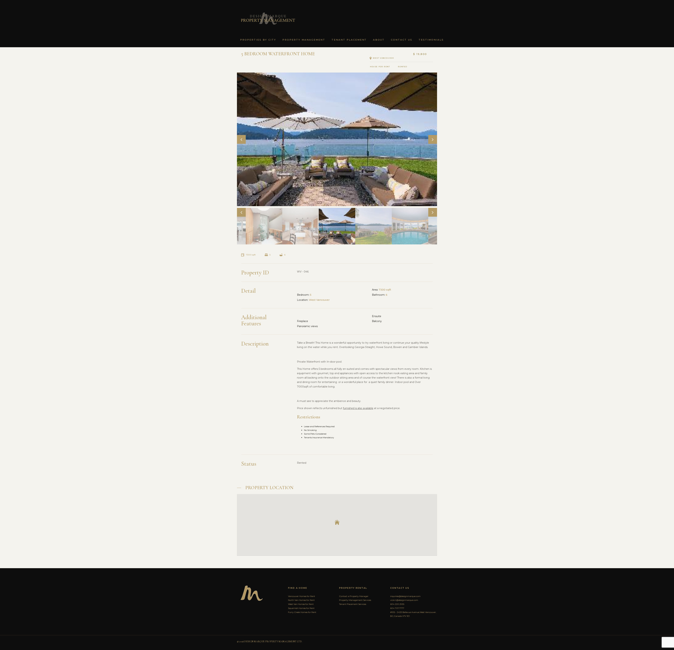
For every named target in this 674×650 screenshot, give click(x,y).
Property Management (303, 39)
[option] (337, 139)
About (379, 39)
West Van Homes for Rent (301, 604)
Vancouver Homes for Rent (301, 596)
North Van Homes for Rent (301, 600)
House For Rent (380, 66)
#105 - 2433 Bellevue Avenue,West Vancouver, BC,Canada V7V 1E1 (413, 614)
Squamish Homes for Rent (301, 608)
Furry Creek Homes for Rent (302, 612)
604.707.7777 (397, 608)
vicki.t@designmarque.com (404, 600)
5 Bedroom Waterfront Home (278, 53)
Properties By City (258, 39)
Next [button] (432, 139)
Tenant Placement (349, 39)
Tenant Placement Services (352, 604)
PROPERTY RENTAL (353, 588)
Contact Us (401, 39)
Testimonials (431, 39)
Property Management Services (355, 600)
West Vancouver (383, 58)
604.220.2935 (397, 604)
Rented (403, 66)
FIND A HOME (297, 588)
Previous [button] (241, 139)
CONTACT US (399, 588)
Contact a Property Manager (353, 596)
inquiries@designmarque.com (405, 596)
